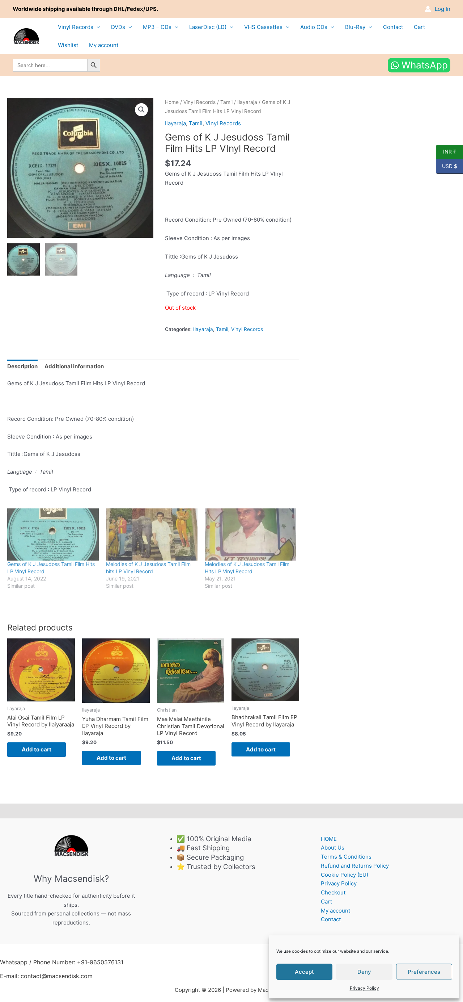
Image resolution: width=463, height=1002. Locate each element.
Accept (304, 971)
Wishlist (68, 45)
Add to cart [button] (36, 749)
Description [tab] (22, 366)
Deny (364, 971)
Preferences (424, 971)
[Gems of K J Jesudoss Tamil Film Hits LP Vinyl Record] (53, 534)
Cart (419, 27)
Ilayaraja (247, 102)
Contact (393, 27)
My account (103, 45)
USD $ (446, 166)
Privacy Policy (364, 988)
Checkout (333, 892)
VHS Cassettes (263, 27)
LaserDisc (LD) (207, 27)
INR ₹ (446, 151)
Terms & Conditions (346, 856)
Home (172, 102)
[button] (141, 109)
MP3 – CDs (157, 27)
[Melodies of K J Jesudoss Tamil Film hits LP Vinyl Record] (151, 534)
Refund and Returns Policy (355, 865)
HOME (329, 838)
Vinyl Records (75, 27)
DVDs (118, 27)
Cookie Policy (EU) (344, 874)
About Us (332, 847)
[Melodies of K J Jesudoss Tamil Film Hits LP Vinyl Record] (250, 534)
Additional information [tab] (74, 366)
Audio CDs (313, 27)
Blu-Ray (355, 27)
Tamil (226, 102)
